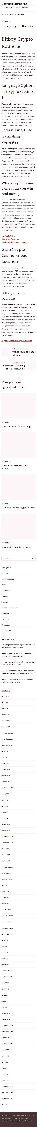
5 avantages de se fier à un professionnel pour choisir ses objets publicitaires (18, 646)
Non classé (5, 625)
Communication (7, 579)
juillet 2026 (5, 696)
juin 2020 (4, 940)
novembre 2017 (7, 1092)
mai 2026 (4, 708)
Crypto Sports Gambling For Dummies (16, 341)
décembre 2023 (7, 836)
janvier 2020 (5, 964)
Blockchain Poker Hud (10, 239)
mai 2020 (4, 946)
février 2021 (5, 897)
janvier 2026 (5, 727)
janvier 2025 (5, 775)
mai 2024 (4, 812)
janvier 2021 (5, 903)
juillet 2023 (5, 849)
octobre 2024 (6, 782)
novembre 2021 (7, 873)
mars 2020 (5, 958)
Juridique (5, 613)
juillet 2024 (5, 800)
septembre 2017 (7, 1099)
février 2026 (5, 721)
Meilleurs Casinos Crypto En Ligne (18, 507)
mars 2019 (5, 1007)
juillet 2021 (5, 885)
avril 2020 (4, 952)
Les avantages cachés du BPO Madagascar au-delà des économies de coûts (17, 655)
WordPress (27, 1121)
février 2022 (5, 855)
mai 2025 (4, 757)
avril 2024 (4, 818)
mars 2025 (5, 763)
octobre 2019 (6, 970)
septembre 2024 (7, 788)
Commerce (5, 573)
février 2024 (5, 824)
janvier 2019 (5, 1019)
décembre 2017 (7, 1086)
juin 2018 (4, 1062)
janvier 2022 (5, 861)
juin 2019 (4, 995)
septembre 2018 (7, 1044)
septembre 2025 (7, 745)
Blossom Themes (9, 1121)
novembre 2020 (7, 916)
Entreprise (5, 590)
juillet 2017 (5, 1105)
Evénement (5, 596)
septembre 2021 (7, 879)
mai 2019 (4, 1001)
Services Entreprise (14, 3)
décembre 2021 (7, 867)
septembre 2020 (7, 928)
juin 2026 (4, 702)
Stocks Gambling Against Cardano (15, 242)
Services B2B (6, 631)
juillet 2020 (5, 934)
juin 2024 (4, 806)
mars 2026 (5, 714)
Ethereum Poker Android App (15, 426)
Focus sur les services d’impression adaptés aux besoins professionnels (17, 681)
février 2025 (5, 769)
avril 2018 (4, 1074)
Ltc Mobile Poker (8, 236)
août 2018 (5, 1050)
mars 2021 (5, 891)
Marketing (5, 619)
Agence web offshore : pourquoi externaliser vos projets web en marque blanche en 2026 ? (18, 672)
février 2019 (5, 1013)
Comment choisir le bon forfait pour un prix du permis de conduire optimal (17, 663)
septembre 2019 (7, 977)
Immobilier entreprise (10, 608)
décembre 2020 (7, 910)
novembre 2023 (7, 843)
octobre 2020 (6, 922)
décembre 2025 (7, 733)
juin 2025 (4, 751)
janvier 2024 (5, 830)
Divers (4, 585)
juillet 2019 (5, 989)
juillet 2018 (5, 1056)
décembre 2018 (7, 1025)
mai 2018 (4, 1068)
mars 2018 (5, 1080)
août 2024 (5, 794)
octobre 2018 (6, 1038)
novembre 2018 (7, 1031)
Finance (4, 602)
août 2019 (5, 983)
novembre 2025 (7, 739)
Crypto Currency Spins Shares (16, 547)
